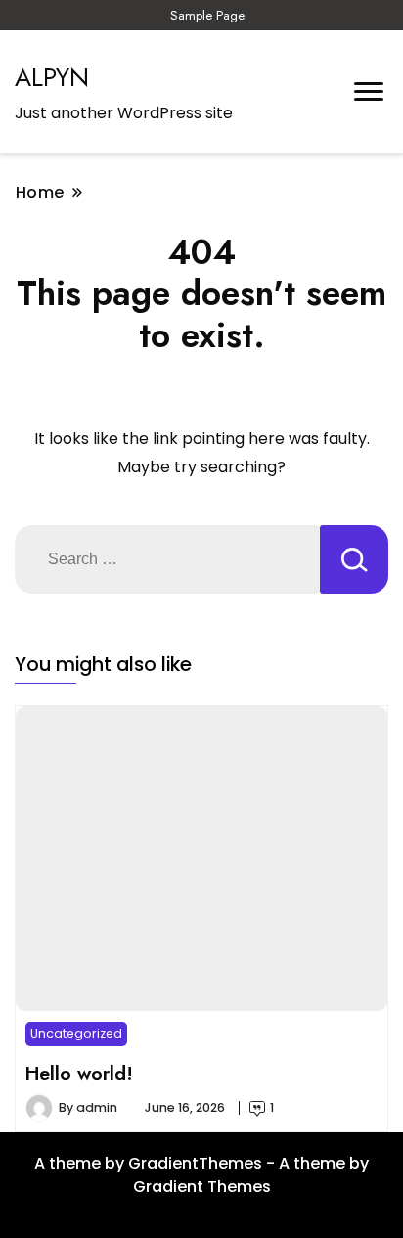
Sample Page (207, 15)
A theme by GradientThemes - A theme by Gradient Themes (201, 1175)
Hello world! (79, 1072)
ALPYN (52, 77)
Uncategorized (76, 1033)
